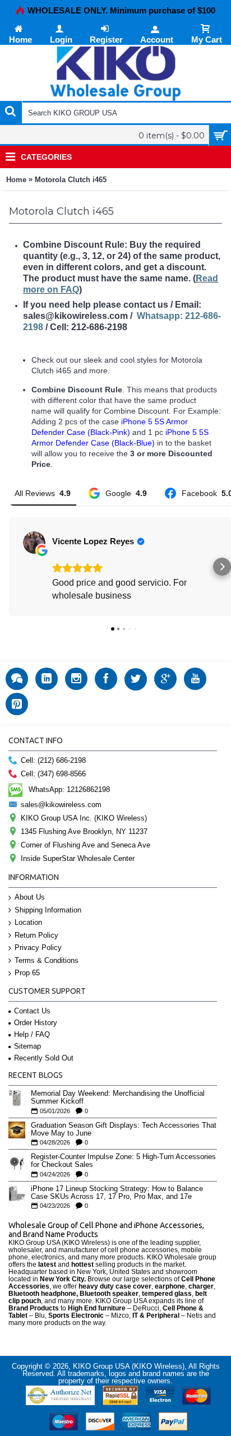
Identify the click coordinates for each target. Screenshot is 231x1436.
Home (16, 179)
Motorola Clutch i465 (71, 179)
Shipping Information (48, 910)
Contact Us (32, 1011)
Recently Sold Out (43, 1058)
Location (28, 922)
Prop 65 (27, 973)
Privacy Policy (38, 947)
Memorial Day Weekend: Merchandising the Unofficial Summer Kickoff (118, 1097)
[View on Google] (34, 542)
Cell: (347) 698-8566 (53, 774)
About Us (30, 897)
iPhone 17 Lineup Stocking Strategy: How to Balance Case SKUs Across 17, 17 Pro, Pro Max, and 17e (117, 1193)
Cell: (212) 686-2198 (53, 760)
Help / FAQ (32, 1034)
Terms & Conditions (46, 960)
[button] (9, 567)
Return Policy (36, 935)
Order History (35, 1022)
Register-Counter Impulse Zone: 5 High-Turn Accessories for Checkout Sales (123, 1161)
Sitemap (27, 1046)
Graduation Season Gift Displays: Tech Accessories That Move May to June (123, 1129)
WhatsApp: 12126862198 (69, 789)
